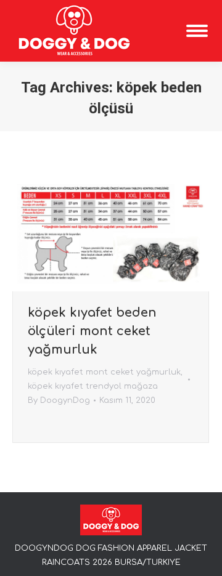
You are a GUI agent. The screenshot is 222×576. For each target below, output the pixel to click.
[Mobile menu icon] (197, 31)
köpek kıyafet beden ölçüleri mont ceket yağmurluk (92, 331)
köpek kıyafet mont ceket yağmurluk (104, 372)
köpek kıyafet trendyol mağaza (93, 386)
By (59, 400)
